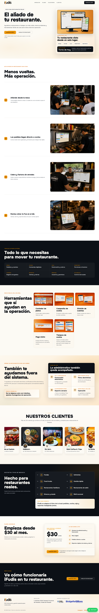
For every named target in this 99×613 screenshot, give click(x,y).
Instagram (80, 610)
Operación (37, 2)
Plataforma (51, 2)
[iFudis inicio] (8, 2)
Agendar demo (89, 2)
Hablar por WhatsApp (24, 32)
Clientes (59, 2)
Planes (44, 2)
